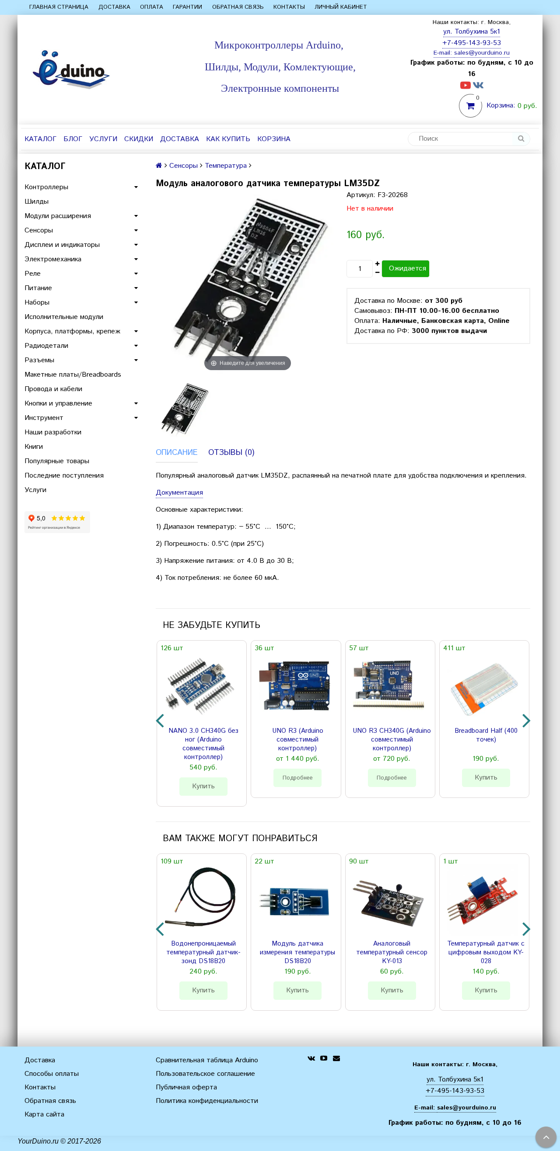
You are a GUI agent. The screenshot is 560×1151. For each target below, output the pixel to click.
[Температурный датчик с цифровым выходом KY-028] (482, 900)
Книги (33, 447)
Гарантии (187, 7)
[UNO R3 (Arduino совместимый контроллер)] (294, 687)
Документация (179, 493)
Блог (72, 139)
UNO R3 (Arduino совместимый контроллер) (297, 740)
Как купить (228, 139)
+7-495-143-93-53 (471, 43)
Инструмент (43, 418)
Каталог (40, 139)
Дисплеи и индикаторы (62, 245)
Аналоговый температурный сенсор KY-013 (391, 953)
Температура (226, 166)
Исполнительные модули (63, 317)
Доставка (114, 7)
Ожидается (407, 268)
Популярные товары (56, 461)
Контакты (289, 7)
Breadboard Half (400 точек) (486, 735)
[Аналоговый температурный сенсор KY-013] (388, 900)
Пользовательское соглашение (205, 1074)
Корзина (273, 139)
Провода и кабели (53, 389)
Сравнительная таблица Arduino (207, 1060)
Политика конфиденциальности (207, 1101)
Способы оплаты (51, 1074)
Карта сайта (44, 1114)
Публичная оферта (186, 1087)
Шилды (36, 202)
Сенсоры (38, 230)
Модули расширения (57, 216)
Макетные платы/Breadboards (72, 375)
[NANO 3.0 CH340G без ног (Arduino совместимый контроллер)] (200, 687)
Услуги (103, 139)
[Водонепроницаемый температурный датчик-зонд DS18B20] (200, 900)
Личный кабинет (341, 7)
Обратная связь (238, 7)
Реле (32, 274)
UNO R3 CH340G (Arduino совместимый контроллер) (392, 740)
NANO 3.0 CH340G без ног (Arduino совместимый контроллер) (203, 744)
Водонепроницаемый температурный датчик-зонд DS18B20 (203, 953)
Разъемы (39, 360)
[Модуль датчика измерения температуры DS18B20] (294, 900)
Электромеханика (52, 259)
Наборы (36, 303)
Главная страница (58, 7)
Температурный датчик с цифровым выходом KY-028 (486, 953)
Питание (38, 288)
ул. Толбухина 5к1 (471, 32)
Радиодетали (46, 346)
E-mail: (444, 53)
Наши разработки (52, 432)
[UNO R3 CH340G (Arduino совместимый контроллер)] (388, 687)
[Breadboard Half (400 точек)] (482, 687)
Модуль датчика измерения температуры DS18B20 (297, 953)
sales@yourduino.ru (482, 53)
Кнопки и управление (58, 404)
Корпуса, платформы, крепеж (72, 331)
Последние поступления (64, 476)
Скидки (138, 139)
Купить (203, 786)
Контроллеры (46, 187)
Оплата (151, 7)
